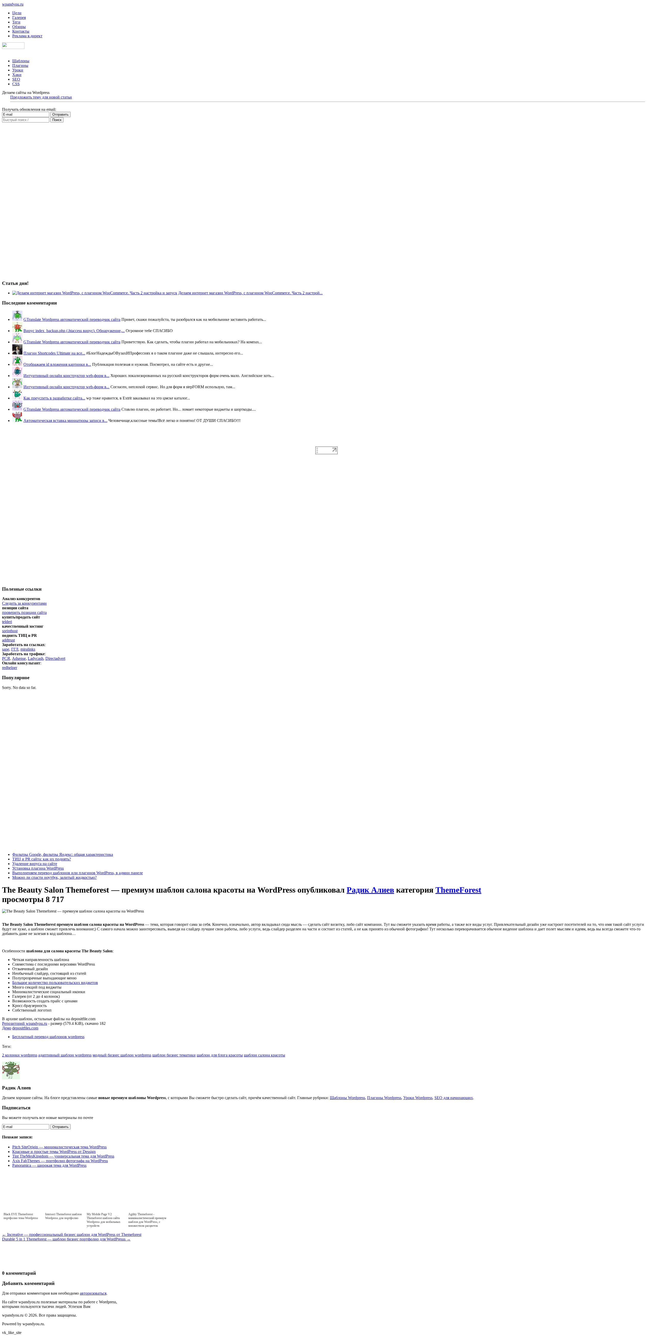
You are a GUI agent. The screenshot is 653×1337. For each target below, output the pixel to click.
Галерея (19, 17)
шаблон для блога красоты (220, 1055)
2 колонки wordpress (19, 1055)
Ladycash (35, 658)
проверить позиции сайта (24, 612)
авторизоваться (93, 1293)
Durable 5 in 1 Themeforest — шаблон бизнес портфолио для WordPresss (66, 1239)
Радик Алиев (370, 889)
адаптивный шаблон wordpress (65, 1055)
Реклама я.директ (27, 36)
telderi (7, 621)
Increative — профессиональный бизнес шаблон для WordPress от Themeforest (71, 1234)
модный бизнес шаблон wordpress (122, 1055)
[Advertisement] (40, 529)
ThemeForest (458, 889)
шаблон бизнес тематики (174, 1055)
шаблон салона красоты (264, 1055)
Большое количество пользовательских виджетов (55, 982)
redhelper (9, 667)
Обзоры (19, 27)
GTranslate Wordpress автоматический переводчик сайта (71, 319)
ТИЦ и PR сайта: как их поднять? (41, 859)
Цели (16, 13)
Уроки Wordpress (417, 1098)
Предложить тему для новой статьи (41, 97)
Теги (16, 22)
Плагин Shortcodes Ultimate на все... (54, 353)
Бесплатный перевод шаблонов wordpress (48, 1037)
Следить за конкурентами (24, 603)
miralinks (27, 649)
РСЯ (6, 658)
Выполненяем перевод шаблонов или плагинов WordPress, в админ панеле (77, 873)
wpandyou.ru (12, 4)
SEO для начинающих (453, 1098)
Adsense (19, 658)
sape (5, 649)
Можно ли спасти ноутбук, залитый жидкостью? (54, 877)
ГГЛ (14, 649)
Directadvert (55, 658)
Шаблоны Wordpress (347, 1098)
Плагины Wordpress (384, 1098)
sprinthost (10, 631)
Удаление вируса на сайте (34, 863)
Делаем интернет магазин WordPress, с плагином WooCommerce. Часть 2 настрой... (250, 293)
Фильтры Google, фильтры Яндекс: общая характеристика (62, 854)
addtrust (8, 640)
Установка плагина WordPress (38, 868)
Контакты (20, 31)
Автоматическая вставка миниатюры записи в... (65, 420)
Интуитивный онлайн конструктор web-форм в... (66, 375)
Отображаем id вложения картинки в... (57, 364)
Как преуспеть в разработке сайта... (54, 398)
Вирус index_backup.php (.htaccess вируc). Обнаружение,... (74, 331)
